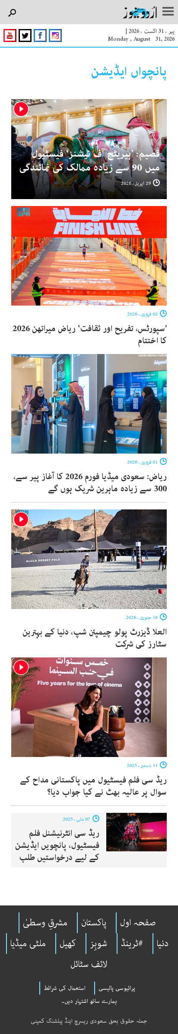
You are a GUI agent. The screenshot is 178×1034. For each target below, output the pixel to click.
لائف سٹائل (89, 964)
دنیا (162, 943)
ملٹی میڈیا (28, 943)
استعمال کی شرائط (65, 988)
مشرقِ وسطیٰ (45, 923)
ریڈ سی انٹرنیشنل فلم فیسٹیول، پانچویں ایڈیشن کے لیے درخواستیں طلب (57, 845)
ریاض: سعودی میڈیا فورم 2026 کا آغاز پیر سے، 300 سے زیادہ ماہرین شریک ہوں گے (90, 483)
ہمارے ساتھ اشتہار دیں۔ (89, 1001)
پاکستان (93, 923)
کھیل (68, 943)
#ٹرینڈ (132, 943)
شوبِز (98, 943)
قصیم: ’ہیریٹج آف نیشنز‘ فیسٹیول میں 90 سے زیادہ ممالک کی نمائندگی (89, 160)
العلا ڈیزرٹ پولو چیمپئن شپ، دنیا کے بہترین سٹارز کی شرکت (94, 638)
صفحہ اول (138, 923)
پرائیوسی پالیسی (117, 988)
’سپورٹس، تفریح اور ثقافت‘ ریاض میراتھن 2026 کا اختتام (90, 335)
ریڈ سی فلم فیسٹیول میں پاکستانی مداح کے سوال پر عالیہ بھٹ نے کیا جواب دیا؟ (93, 786)
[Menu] (168, 12)
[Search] (11, 13)
